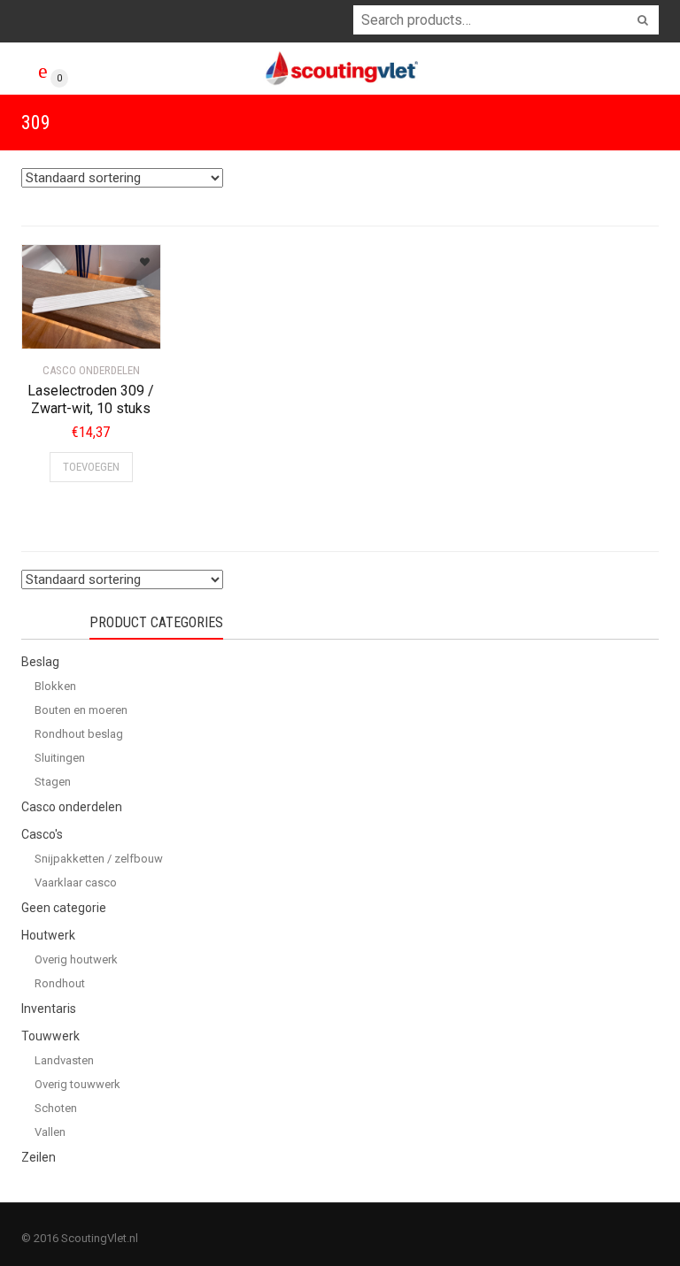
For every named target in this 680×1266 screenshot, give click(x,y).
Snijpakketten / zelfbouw (99, 858)
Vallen (50, 1132)
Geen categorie (63, 908)
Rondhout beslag (79, 733)
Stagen (53, 781)
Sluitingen (60, 757)
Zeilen (38, 1157)
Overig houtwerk (76, 959)
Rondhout (60, 983)
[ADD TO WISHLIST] (138, 256)
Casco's (42, 834)
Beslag (40, 662)
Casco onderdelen (71, 807)
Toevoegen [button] (91, 466)
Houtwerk (48, 935)
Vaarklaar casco (76, 882)
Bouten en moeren (81, 710)
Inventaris (48, 1008)
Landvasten (64, 1060)
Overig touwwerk (77, 1084)
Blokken (55, 686)
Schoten (56, 1108)
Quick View (71, 324)
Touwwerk (50, 1036)
